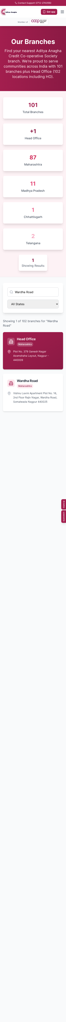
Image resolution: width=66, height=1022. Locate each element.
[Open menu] (62, 12)
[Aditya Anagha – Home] (8, 12)
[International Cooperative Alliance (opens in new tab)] (39, 21)
